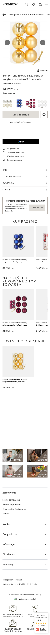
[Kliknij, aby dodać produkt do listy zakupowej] (44, 114)
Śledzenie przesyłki (11, 504)
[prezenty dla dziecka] (12, 455)
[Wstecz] (4, 15)
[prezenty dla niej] (37, 455)
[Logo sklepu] (10, 4)
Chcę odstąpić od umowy (14, 509)
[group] (24, 42)
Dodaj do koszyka (20, 114)
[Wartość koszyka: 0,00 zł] (40, 4)
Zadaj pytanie (37, 207)
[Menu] (47, 4)
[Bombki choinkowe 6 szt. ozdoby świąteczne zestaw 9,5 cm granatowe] (18, 241)
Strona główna (14, 15)
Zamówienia (9, 492)
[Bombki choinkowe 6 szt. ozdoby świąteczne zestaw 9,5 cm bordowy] (18, 304)
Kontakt (6, 513)
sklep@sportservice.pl (12, 580)
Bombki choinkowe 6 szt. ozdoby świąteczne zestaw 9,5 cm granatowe (15, 261)
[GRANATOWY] (19, 103)
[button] (7, 42)
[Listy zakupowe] (33, 4)
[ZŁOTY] (7, 103)
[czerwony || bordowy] (31, 103)
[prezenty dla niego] (12, 471)
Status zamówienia (11, 499)
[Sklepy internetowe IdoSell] (25, 599)
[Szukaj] (26, 4)
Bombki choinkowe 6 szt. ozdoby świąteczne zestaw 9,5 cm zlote (14, 380)
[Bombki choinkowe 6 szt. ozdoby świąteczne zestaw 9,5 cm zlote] (18, 361)
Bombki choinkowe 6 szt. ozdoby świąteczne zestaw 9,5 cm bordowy (15, 324)
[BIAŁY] (42, 103)
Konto (5, 524)
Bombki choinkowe (37, 15)
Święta (24, 15)
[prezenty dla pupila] (37, 471)
